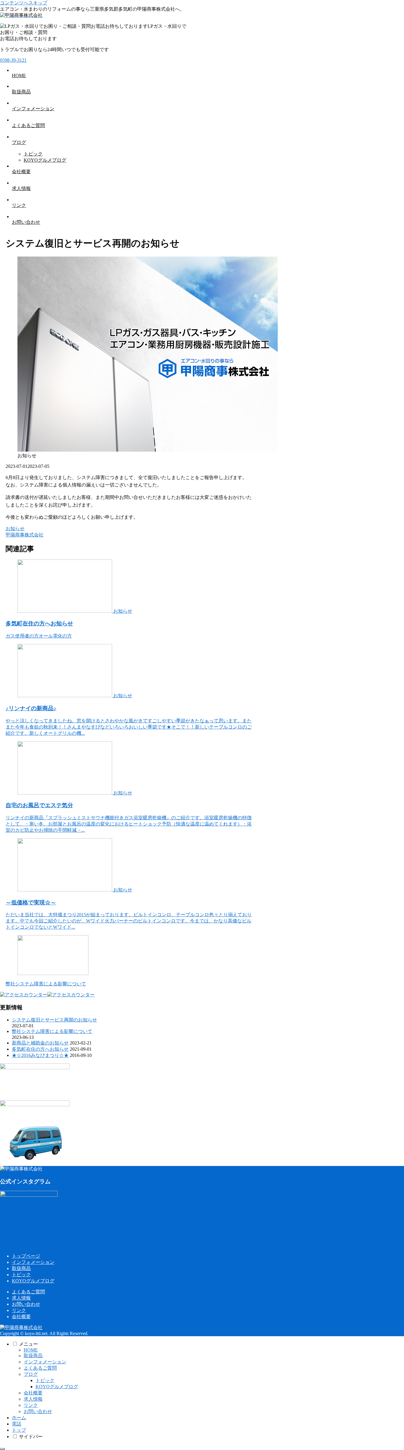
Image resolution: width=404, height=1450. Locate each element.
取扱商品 (21, 1268)
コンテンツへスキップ (23, 2)
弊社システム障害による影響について (52, 1031)
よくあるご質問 (28, 1291)
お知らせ (15, 528)
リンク (19, 1310)
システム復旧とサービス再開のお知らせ (54, 1019)
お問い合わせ (26, 1304)
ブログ (31, 1374)
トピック (21, 1274)
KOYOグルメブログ (33, 1280)
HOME (31, 1349)
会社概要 (21, 1316)
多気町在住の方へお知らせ (40, 1049)
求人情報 (21, 1297)
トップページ (26, 1255)
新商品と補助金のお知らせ (40, 1042)
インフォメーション (33, 1262)
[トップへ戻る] (2, 1449)
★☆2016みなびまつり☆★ (40, 1055)
